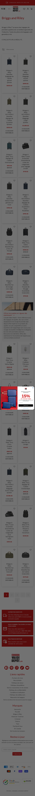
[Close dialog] (32, 387)
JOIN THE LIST (25, 405)
